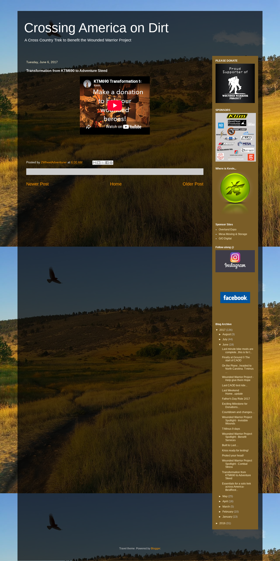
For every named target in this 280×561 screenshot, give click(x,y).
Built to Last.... (230, 445)
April (225, 501)
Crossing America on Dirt (96, 27)
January (227, 516)
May (225, 496)
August (226, 334)
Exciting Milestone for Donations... (234, 405)
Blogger (155, 548)
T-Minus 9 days (231, 428)
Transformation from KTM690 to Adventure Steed (236, 475)
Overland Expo (227, 229)
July (225, 339)
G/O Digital (225, 238)
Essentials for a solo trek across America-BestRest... (236, 487)
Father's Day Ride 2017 (236, 398)
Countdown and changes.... (238, 412)
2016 (222, 523)
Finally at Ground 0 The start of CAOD (236, 359)
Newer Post (37, 184)
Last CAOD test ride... (234, 385)
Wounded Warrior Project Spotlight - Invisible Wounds (237, 420)
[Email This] (94, 162)
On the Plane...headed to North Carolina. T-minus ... (238, 369)
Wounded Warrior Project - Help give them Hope (238, 379)
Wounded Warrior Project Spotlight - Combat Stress (237, 463)
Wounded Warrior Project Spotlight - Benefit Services (237, 437)
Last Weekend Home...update (232, 392)
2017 (222, 329)
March (226, 506)
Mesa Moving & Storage (233, 234)
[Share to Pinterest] (111, 162)
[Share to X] (103, 162)
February (228, 511)
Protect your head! (233, 455)
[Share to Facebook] (107, 162)
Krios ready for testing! (235, 450)
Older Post (193, 184)
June (225, 344)
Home (116, 184)
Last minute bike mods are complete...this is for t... (237, 350)
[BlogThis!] (98, 162)
